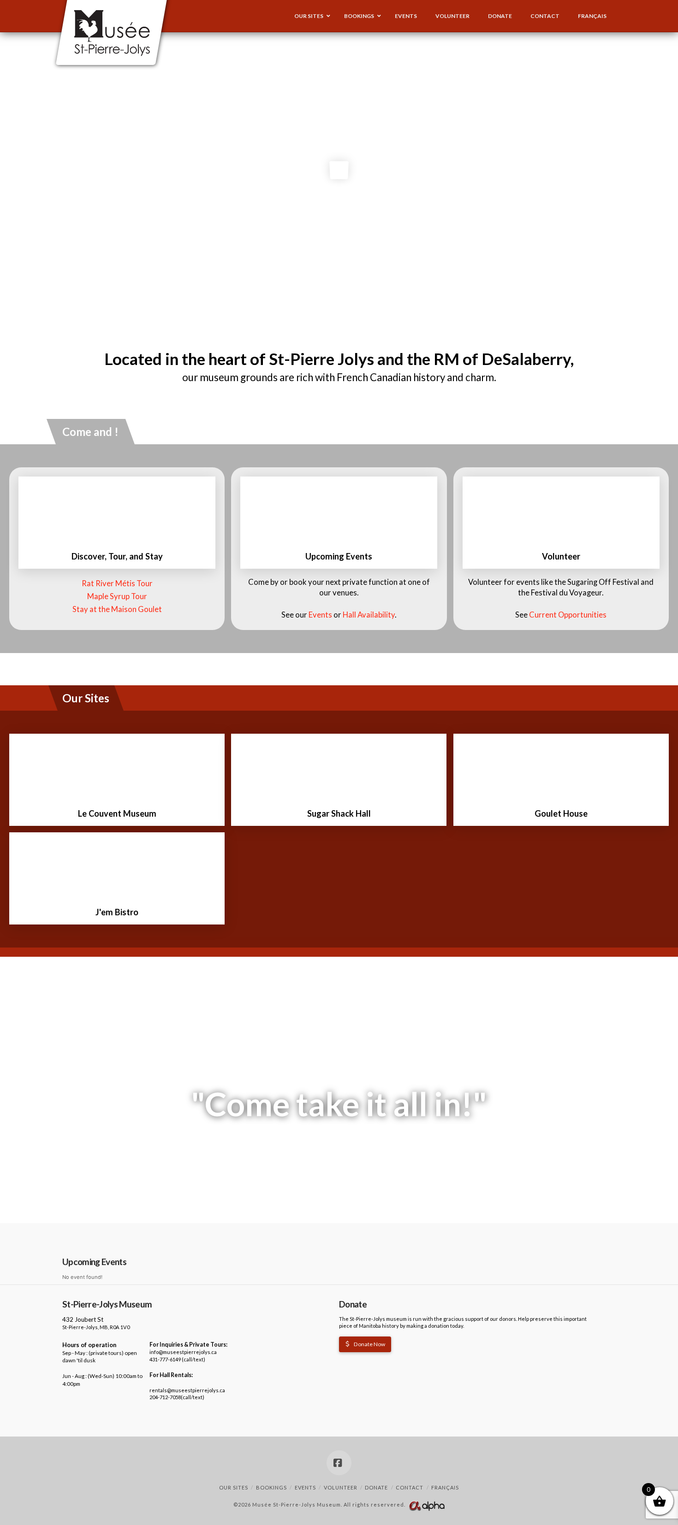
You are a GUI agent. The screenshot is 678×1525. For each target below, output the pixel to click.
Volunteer (340, 1487)
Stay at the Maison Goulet (117, 609)
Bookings (271, 1487)
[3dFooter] (426, 1505)
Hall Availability (369, 614)
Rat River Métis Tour (117, 583)
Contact (409, 1487)
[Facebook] (339, 1462)
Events (320, 614)
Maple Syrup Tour (117, 596)
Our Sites (233, 1487)
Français (445, 1487)
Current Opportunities (568, 614)
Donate (376, 1487)
